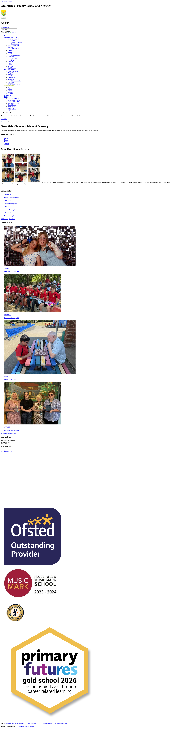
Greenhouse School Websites (25, 726)
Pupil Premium (12, 68)
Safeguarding (11, 77)
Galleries (10, 93)
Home (6, 36)
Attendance (11, 76)
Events (10, 90)
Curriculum (11, 53)
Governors (11, 50)
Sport (12, 60)
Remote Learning (16, 55)
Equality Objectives (16, 42)
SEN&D (10, 66)
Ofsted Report (12, 105)
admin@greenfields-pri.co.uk (6, 450)
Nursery (10, 64)
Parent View (11, 106)
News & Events (9, 85)
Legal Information (47, 723)
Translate (13, 32)
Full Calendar (4, 219)
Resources (11, 79)
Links (5, 97)
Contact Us (7, 95)
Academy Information (10, 37)
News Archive (5, 433)
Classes (10, 52)
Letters (10, 89)
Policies (13, 40)
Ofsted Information (32, 723)
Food (9, 63)
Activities (14, 58)
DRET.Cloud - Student (14, 100)
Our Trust (10, 47)
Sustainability (15, 44)
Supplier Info (11, 108)
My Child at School (13, 98)
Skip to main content (6, 1)
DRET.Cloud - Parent (14, 84)
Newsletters (12, 433)
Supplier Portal (12, 109)
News (9, 87)
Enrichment (11, 56)
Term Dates (11, 82)
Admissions (11, 74)
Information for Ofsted (14, 103)
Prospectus (11, 73)
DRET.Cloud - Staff (13, 101)
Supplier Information (61, 723)
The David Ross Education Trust (14, 723)
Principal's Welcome (13, 45)
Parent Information (9, 69)
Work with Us (15, 48)
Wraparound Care (16, 81)
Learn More (4, 119)
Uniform (10, 61)
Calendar (10, 92)
